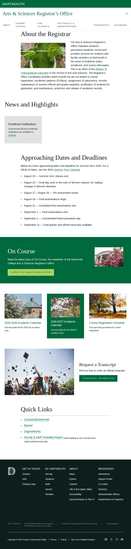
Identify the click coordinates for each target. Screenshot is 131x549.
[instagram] (117, 539)
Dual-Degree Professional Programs (39, 523)
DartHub (12, 135)
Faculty (48, 474)
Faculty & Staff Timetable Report (43, 437)
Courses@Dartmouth (36, 419)
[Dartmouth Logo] (13, 4)
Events (72, 479)
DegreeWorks (32, 431)
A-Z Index (103, 484)
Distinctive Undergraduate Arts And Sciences (80, 523)
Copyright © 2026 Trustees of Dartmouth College (27, 539)
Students (49, 479)
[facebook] (106, 539)
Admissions (104, 474)
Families (49, 494)
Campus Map (29, 484)
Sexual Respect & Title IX (81, 499)
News (72, 474)
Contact (26, 474)
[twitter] (111, 539)
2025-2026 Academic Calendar (23, 322)
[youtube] (122, 539)
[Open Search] (127, 13)
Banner (28, 425)
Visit (24, 479)
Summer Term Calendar (67, 169)
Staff (47, 484)
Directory (102, 489)
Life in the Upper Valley (80, 489)
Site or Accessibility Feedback (83, 539)
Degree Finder (105, 479)
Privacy (54, 539)
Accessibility (75, 494)
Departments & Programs (110, 499)
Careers (73, 484)
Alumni (48, 489)
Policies (64, 539)
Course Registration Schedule (106, 322)
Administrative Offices (109, 494)
